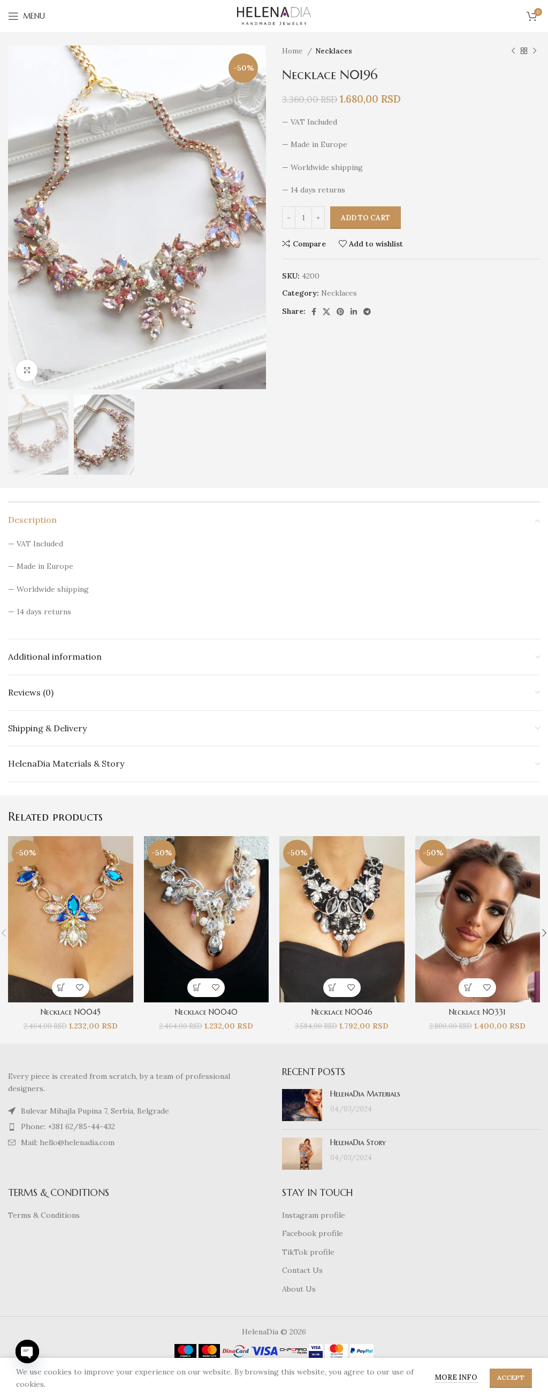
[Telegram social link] (367, 312)
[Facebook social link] (313, 312)
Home (293, 51)
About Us (299, 1289)
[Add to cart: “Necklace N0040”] (196, 987)
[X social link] (326, 312)
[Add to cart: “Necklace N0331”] (468, 987)
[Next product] (534, 51)
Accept (510, 1377)
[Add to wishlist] (80, 987)
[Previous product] (513, 51)
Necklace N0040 (206, 1012)
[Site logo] (274, 15)
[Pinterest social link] (340, 312)
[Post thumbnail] (302, 1105)
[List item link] (137, 1111)
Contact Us (302, 1270)
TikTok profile (308, 1252)
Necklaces (333, 51)
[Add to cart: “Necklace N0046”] (332, 987)
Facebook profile (312, 1233)
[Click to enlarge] (26, 370)
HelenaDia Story (358, 1142)
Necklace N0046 (341, 1012)
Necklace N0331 (477, 1012)
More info (457, 1377)
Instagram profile (313, 1215)
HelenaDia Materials (365, 1094)
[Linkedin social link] (353, 312)
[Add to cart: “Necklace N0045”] (61, 987)
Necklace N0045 (71, 1012)
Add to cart (365, 217)
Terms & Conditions (44, 1215)
